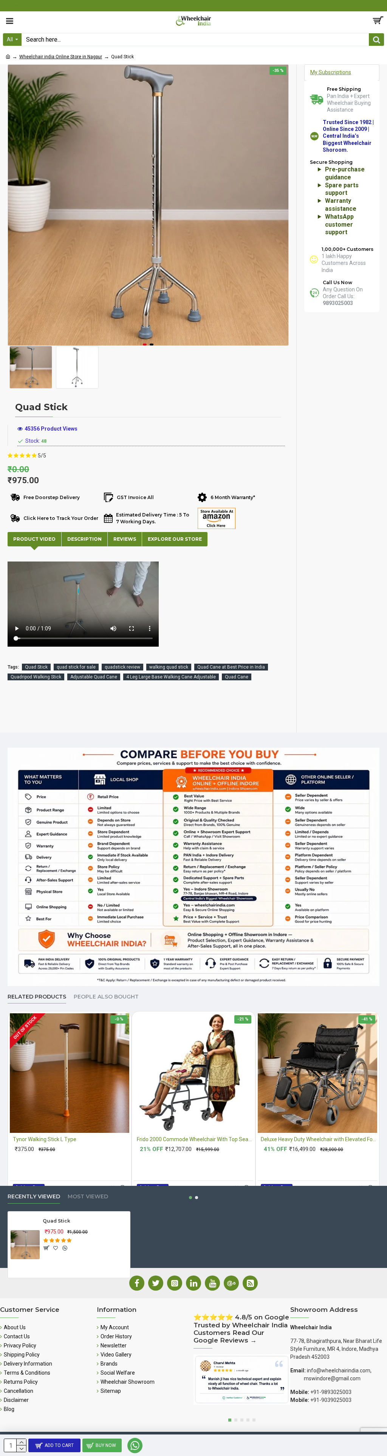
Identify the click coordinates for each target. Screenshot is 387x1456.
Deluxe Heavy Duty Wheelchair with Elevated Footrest (319, 1139)
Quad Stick (36, 667)
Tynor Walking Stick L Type (44, 1139)
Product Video (34, 539)
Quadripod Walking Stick (36, 677)
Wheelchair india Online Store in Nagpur (60, 56)
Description (84, 539)
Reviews (124, 539)
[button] (145, 344)
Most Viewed (88, 1196)
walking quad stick (168, 667)
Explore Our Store (175, 539)
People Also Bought (106, 997)
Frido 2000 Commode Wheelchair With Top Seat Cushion (195, 1139)
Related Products (37, 997)
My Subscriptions (330, 72)
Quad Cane (236, 677)
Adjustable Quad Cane (93, 677)
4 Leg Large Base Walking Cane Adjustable (171, 677)
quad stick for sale (76, 667)
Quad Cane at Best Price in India (231, 667)
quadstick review (122, 667)
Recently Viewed (34, 1196)
